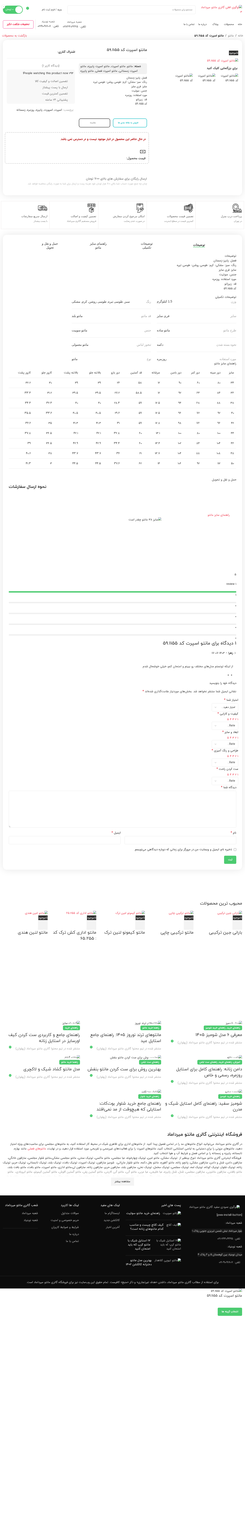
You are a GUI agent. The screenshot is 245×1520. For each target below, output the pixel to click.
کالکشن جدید (112, 1220)
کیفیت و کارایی (227, 713)
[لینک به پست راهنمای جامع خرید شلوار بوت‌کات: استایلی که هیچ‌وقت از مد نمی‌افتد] (122, 1091)
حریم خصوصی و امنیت (65, 1220)
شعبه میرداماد (30, 1213)
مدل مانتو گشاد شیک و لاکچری (51, 1069)
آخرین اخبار (113, 1227)
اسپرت (58, 110)
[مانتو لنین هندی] (36, 913)
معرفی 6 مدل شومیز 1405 (218, 1035)
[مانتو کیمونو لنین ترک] (130, 913)
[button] (122, 515)
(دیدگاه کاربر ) (50, 65)
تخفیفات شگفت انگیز (18, 24)
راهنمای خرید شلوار (149, 1096)
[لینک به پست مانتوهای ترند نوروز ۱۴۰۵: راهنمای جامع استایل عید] (122, 1023)
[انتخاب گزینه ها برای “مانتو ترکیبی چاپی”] (188, 925)
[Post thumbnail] (172, 1214)
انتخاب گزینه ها (230, 1312)
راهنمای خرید (233, 1028)
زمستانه (21, 110)
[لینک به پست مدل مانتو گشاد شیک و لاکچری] (41, 1057)
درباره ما (74, 1234)
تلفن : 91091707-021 (229, 1262)
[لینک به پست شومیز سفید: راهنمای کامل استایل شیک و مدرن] (203, 1091)
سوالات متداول (70, 1213)
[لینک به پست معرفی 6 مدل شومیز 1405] (203, 1023)
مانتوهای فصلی (37, 1148)
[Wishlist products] (36, 10)
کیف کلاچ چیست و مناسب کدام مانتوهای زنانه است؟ (146, 1227)
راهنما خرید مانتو (150, 1028)
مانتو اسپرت (118, 66)
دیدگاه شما (228, 787)
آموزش (236, 1062)
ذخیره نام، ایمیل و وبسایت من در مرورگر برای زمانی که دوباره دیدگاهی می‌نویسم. (183, 849)
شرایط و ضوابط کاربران (65, 1227)
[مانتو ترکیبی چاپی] (181, 913)
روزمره (30, 110)
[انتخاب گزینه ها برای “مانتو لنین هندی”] (43, 925)
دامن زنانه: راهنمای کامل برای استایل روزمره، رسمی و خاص (209, 1072)
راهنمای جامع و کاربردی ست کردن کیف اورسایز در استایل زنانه (44, 1038)
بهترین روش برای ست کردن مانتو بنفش (124, 1069)
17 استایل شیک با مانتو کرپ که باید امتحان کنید (139, 1245)
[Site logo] (220, 9)
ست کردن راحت (227, 769)
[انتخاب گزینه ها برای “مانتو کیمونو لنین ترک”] (140, 925)
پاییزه (39, 110)
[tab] (195, 245)
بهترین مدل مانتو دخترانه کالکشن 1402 (139, 1262)
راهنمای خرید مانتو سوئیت (143, 1213)
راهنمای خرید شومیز (216, 1028)
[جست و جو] (71, 9)
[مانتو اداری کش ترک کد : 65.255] (81, 913)
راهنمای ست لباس (208, 1062)
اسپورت (48, 110)
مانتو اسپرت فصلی (106, 71)
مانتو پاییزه (87, 71)
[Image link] (214, 1207)
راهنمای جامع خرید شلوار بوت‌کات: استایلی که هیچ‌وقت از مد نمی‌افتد (128, 1107)
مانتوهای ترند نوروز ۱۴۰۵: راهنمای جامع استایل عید (125, 1038)
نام (233, 832)
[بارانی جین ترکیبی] (229, 913)
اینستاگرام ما (112, 1213)
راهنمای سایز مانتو (219, 515)
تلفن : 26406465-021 (228, 1239)
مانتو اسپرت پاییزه (99, 66)
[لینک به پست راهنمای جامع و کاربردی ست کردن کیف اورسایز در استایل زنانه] (41, 1023)
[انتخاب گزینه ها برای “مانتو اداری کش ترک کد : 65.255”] (91, 925)
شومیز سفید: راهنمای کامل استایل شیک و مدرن (203, 1107)
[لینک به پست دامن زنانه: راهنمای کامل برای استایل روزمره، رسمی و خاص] (203, 1057)
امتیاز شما (231, 700)
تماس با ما (72, 1241)
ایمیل (116, 832)
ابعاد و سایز (230, 732)
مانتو (231, 35)
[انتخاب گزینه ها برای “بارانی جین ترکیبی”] (237, 925)
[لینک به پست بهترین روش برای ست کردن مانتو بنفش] (122, 1057)
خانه (240, 35)
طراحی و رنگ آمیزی (225, 750)
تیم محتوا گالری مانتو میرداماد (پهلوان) (201, 1042)
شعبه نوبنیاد (31, 1220)
